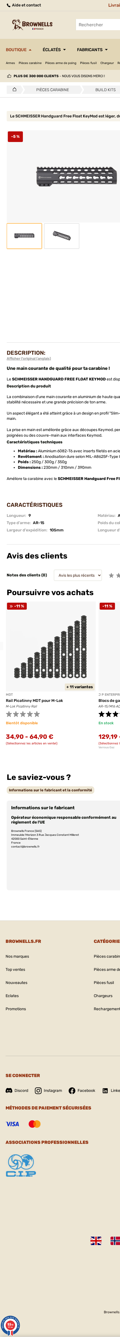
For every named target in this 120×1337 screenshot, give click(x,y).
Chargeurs (103, 995)
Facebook (86, 1090)
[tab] (50, 790)
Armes (10, 63)
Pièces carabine (30, 63)
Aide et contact (26, 5)
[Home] (13, 90)
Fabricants (90, 49)
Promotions (16, 1009)
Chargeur (107, 63)
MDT (9, 695)
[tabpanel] (50, 676)
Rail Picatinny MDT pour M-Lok (34, 700)
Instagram (53, 1090)
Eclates (12, 995)
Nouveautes (16, 982)
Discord (21, 1090)
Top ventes (15, 969)
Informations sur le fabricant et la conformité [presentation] (50, 790)
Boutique (16, 49)
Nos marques (17, 956)
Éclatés (52, 49)
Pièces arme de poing (60, 63)
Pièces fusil (88, 63)
